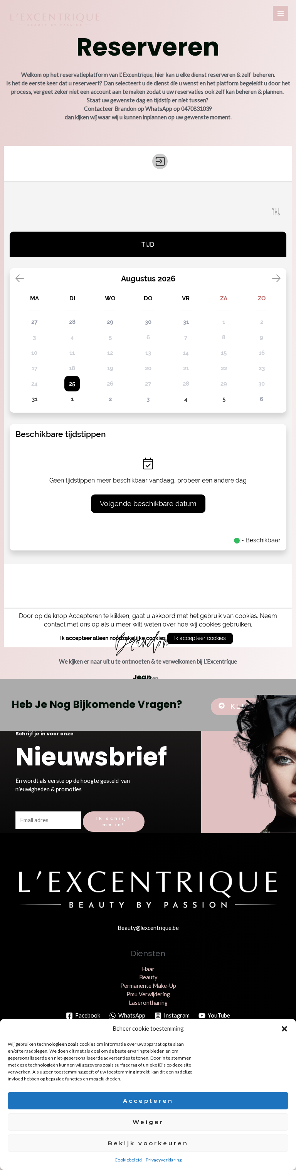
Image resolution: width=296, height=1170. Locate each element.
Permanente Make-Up (148, 985)
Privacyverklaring (164, 1160)
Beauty (148, 977)
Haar (148, 969)
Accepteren (148, 1100)
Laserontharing (148, 1002)
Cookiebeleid (128, 1160)
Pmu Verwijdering (148, 994)
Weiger (148, 1122)
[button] (284, 1029)
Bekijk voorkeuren (148, 1143)
